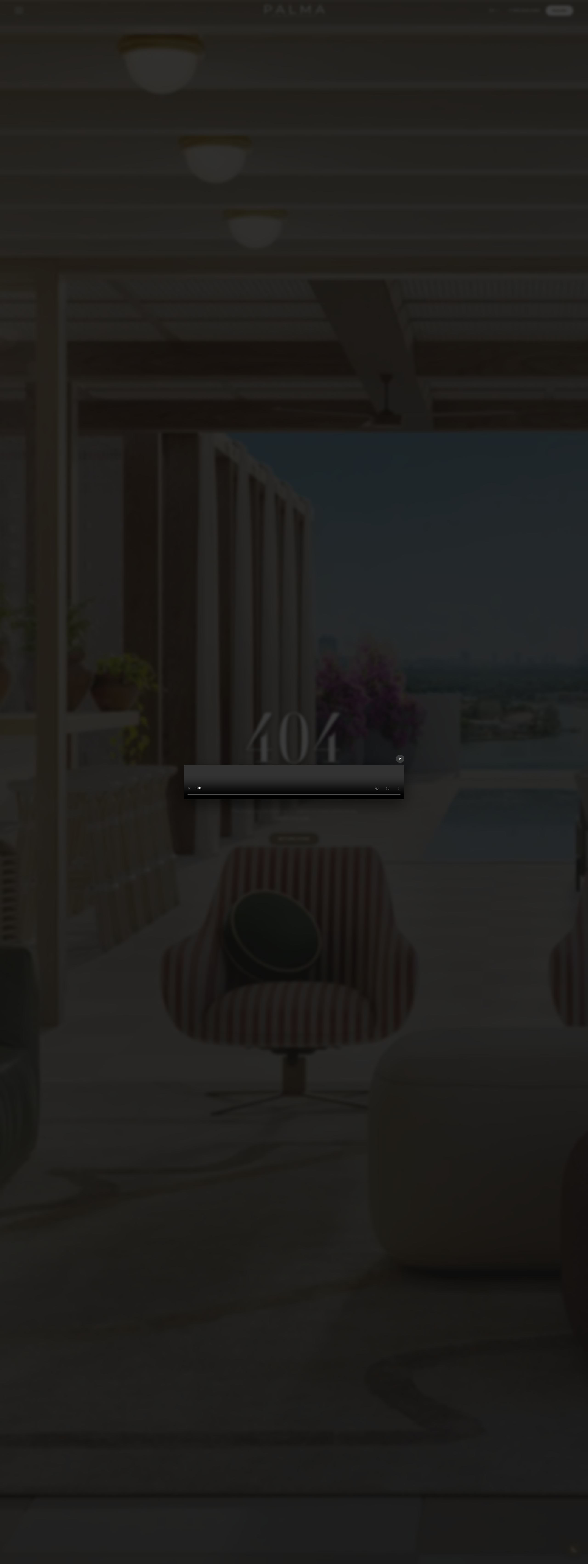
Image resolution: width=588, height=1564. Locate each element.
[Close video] (400, 759)
